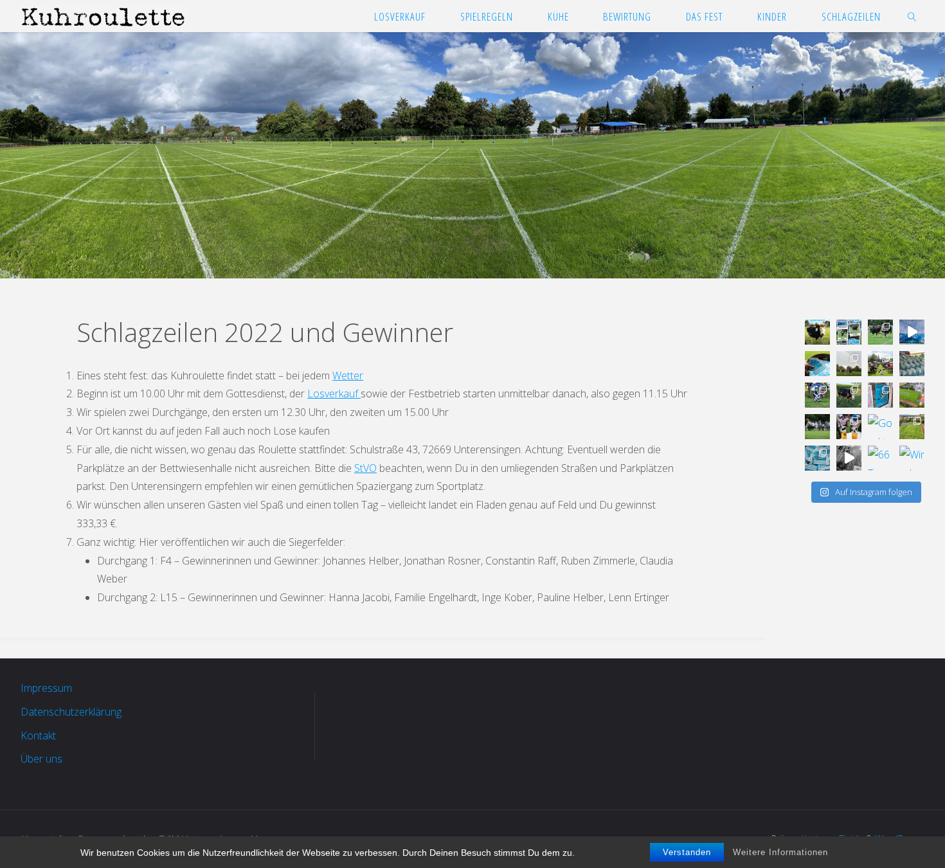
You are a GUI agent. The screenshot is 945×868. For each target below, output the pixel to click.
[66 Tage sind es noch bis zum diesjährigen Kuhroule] (880, 458)
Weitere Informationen (780, 852)
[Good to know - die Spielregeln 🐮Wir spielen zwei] (880, 426)
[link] (911, 16)
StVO (365, 468)
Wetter (347, 375)
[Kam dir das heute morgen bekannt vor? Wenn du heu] (911, 332)
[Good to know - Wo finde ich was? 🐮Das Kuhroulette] (911, 395)
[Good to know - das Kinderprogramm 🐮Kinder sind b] (848, 426)
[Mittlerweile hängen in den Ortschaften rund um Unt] (880, 395)
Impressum (46, 688)
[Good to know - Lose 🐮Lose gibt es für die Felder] (817, 458)
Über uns (41, 759)
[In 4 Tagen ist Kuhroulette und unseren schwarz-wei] (848, 363)
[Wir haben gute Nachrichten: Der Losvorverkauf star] (848, 458)
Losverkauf (334, 393)
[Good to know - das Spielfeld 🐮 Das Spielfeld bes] (911, 426)
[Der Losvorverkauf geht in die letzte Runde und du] (817, 363)
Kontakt (38, 735)
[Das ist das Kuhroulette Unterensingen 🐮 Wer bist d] (817, 332)
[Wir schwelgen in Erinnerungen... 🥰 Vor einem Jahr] (911, 458)
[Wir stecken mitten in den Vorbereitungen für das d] (848, 332)
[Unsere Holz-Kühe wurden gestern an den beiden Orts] (817, 395)
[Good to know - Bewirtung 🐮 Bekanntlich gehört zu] (880, 363)
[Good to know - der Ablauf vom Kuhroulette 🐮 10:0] (817, 426)
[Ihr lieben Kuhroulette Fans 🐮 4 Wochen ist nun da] (880, 332)
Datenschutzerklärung (71, 712)
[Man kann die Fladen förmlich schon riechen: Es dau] (911, 363)
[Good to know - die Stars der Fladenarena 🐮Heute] (848, 395)
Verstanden (687, 852)
